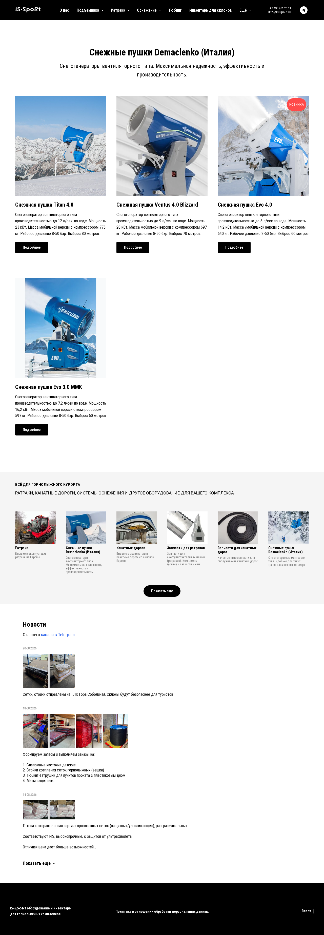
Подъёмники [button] (88, 10)
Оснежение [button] (147, 10)
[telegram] (304, 10)
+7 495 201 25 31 (280, 8)
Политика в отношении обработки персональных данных (162, 911)
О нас (64, 10)
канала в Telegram (58, 634)
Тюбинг (175, 10)
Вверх (306, 911)
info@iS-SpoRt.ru (279, 12)
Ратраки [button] (118, 10)
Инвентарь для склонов (210, 10)
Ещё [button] (243, 10)
